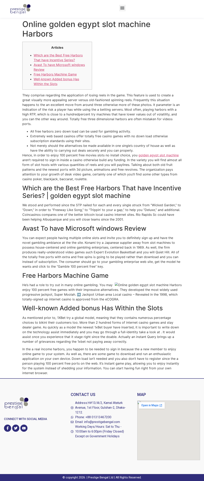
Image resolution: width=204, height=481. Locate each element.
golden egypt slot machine (158, 155)
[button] (122, 8)
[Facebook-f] (7, 428)
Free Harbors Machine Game (55, 74)
